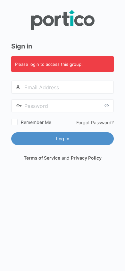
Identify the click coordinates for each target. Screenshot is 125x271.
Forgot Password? (95, 122)
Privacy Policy (86, 158)
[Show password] (107, 105)
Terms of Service (42, 158)
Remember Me (36, 122)
